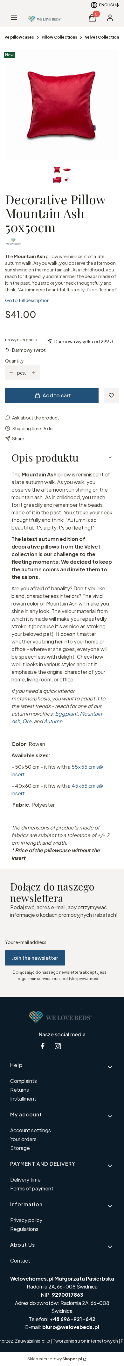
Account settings (30, 1130)
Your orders (23, 1139)
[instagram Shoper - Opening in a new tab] (58, 1046)
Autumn (53, 721)
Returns (19, 1089)
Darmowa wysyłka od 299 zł (84, 341)
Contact (20, 1260)
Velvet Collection (102, 37)
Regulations (24, 1229)
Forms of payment (31, 1188)
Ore (26, 721)
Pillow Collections (59, 37)
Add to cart (57, 395)
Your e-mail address (25, 942)
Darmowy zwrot (29, 350)
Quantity (14, 360)
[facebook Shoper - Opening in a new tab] (42, 1046)
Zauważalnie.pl (30, 1341)
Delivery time (25, 1179)
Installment (23, 1098)
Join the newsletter (35, 957)
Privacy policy (26, 1220)
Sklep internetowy (54, 1359)
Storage (20, 1148)
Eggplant (66, 713)
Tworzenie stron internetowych (85, 1341)
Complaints (23, 1080)
